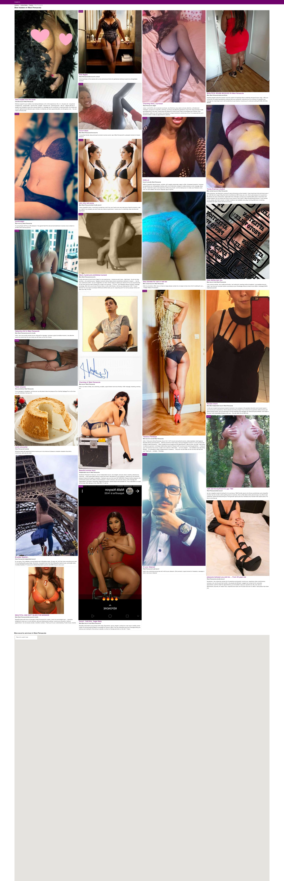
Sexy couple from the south (25, 99)
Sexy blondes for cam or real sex (155, 282)
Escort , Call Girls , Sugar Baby (90, 621)
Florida (31, 5)
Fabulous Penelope (150, 437)
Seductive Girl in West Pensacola (27, 331)
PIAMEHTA (17, 2)
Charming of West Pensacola (89, 382)
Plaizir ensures (20, 387)
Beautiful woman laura (87, 470)
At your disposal (149, 567)
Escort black (83, 131)
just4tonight (19, 221)
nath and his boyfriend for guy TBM (220, 489)
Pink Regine (83, 75)
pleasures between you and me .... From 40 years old (226, 577)
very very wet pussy (86, 203)
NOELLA (146, 180)
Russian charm (212, 404)
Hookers (16, 5)
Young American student (216, 189)
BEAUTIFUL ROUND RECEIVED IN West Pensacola (225, 93)
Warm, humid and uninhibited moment (93, 275)
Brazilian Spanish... (22, 557)
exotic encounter (21, 447)
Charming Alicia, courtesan (153, 104)
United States (24, 5)
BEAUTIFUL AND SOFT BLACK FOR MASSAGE (32, 615)
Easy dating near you (214, 280)
